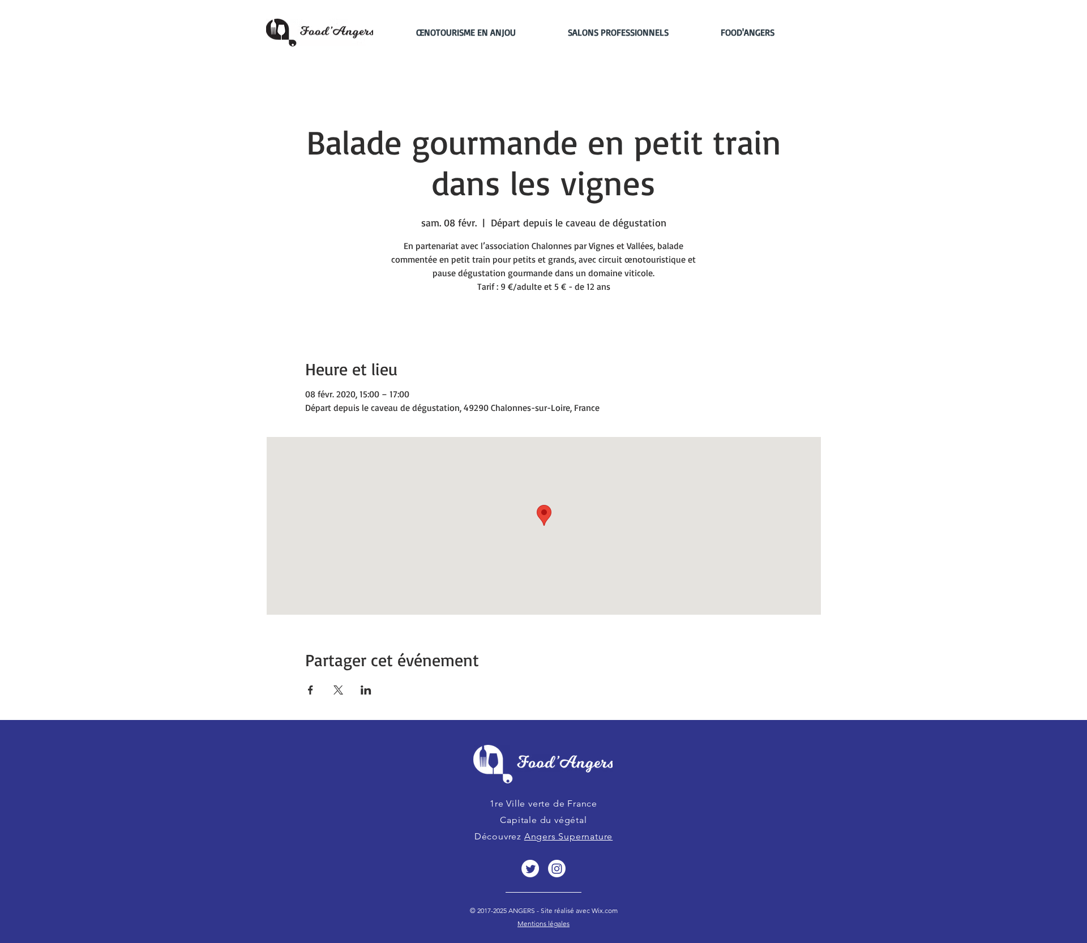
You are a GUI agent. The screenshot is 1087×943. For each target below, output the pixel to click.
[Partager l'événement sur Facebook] (310, 690)
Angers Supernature (568, 836)
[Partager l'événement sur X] (338, 690)
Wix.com (604, 910)
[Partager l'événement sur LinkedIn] (366, 690)
